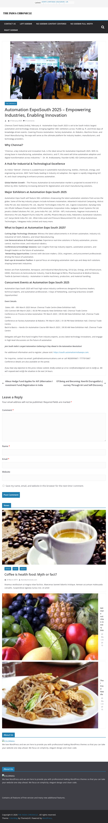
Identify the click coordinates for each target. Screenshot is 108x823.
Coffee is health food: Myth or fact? (30, 574)
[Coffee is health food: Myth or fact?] (54, 511)
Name (6, 446)
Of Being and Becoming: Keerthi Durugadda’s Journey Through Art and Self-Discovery (79, 383)
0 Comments (30, 121)
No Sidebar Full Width (81, 23)
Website (6, 471)
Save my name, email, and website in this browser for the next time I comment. (45, 485)
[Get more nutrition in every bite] (50, 626)
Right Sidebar (11, 30)
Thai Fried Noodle (102, 687)
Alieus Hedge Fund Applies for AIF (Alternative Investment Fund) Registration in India (29, 383)
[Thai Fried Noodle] (50, 695)
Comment (8, 410)
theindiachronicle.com (29, 580)
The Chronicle (11, 103)
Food (15, 569)
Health (23, 569)
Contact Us (10, 23)
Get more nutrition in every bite (102, 619)
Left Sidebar (26, 23)
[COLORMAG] (8, 741)
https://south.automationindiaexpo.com (71, 352)
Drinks (8, 569)
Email (5, 459)
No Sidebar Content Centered (51, 23)
